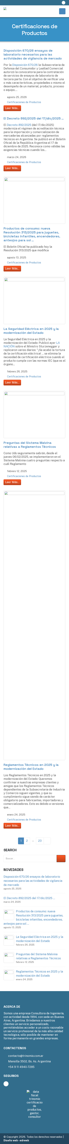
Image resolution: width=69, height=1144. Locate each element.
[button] (56, 2)
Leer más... (12, 108)
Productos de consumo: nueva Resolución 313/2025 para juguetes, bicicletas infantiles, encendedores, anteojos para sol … (32, 234)
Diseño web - (16, 1140)
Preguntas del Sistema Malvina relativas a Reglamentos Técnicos (30, 445)
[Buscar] (61, 858)
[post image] (34, 200)
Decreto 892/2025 (19, 125)
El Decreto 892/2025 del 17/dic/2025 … (34, 118)
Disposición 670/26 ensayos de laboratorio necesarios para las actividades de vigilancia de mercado (33, 54)
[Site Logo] (21, 11)
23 (40, 841)
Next (47, 841)
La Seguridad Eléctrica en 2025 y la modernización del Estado (31, 331)
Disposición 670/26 (25, 65)
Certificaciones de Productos (24, 102)
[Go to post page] (8, 914)
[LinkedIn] (63, 2)
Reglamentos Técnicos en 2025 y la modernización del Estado (31, 767)
